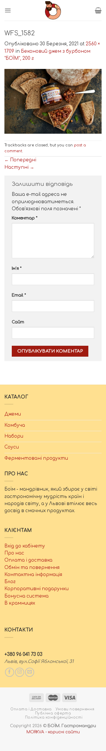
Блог (10, 581)
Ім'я (16, 268)
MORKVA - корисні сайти (53, 732)
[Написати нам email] (29, 672)
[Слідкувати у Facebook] (9, 672)
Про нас (14, 553)
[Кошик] (98, 10)
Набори (13, 436)
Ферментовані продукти (36, 458)
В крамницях (19, 603)
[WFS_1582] (53, 101)
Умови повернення (75, 709)
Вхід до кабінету (24, 546)
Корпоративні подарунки (36, 588)
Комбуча (14, 425)
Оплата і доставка (28, 560)
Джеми (12, 414)
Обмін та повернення (31, 567)
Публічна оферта (53, 713)
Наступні (19, 167)
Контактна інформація (33, 574)
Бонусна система (26, 596)
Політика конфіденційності (54, 717)
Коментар (24, 218)
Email (19, 295)
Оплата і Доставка (31, 709)
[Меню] (7, 10)
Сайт (18, 322)
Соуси (11, 447)
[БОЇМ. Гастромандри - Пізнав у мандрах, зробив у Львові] (53, 10)
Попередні (20, 160)
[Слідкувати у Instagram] (19, 672)
